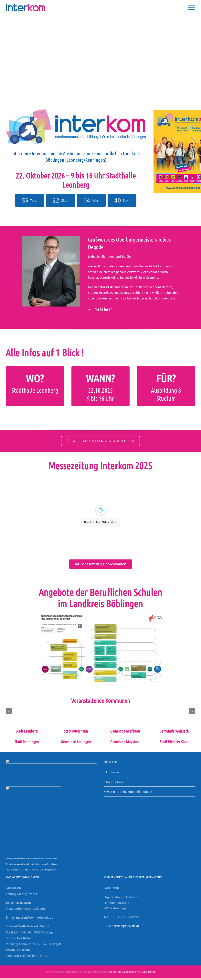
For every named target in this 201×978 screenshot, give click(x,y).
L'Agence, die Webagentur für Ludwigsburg (131, 971)
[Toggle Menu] (191, 7)
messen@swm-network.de (34, 917)
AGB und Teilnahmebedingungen (129, 791)
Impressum (114, 772)
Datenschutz (114, 782)
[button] (133, 309)
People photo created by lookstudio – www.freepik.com (31, 869)
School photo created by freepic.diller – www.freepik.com (32, 863)
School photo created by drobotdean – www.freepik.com (31, 858)
